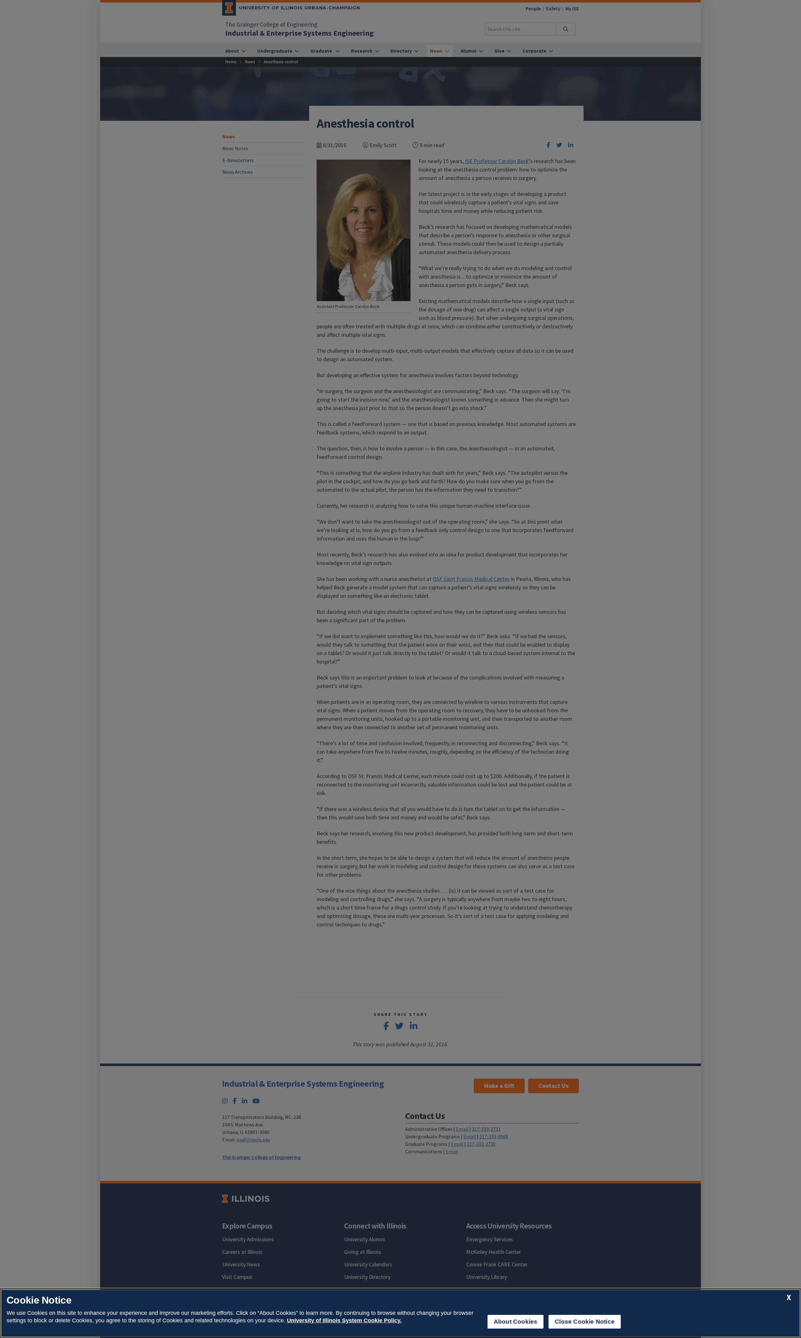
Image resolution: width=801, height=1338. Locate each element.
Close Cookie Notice (585, 1321)
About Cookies (515, 1321)
